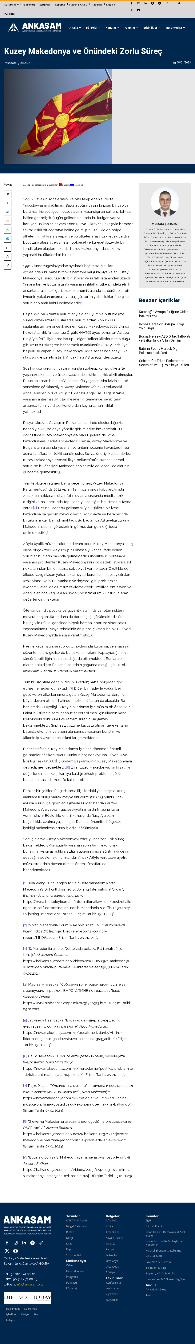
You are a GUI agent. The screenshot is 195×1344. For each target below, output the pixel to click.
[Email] (7, 248)
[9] (42, 816)
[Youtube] (138, 10)
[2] (63, 357)
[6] (91, 635)
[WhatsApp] (7, 230)
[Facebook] (131, 3)
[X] (131, 10)
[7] (71, 688)
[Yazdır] (7, 257)
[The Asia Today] (27, 1298)
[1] (82, 303)
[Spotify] (152, 3)
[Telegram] (159, 3)
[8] (68, 767)
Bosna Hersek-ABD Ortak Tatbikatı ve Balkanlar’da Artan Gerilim (164, 338)
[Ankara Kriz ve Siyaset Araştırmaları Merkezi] (34, 27)
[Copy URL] (7, 266)
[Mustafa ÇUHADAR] (165, 202)
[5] (46, 533)
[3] (59, 472)
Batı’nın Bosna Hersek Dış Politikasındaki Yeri (158, 351)
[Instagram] (138, 3)
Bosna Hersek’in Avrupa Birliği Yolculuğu (161, 326)
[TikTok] (166, 3)
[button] (179, 3)
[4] (35, 508)
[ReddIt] (7, 221)
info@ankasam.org (30, 1284)
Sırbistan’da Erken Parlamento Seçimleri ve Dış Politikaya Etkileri (164, 363)
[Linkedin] (145, 3)
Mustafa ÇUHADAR (19, 63)
